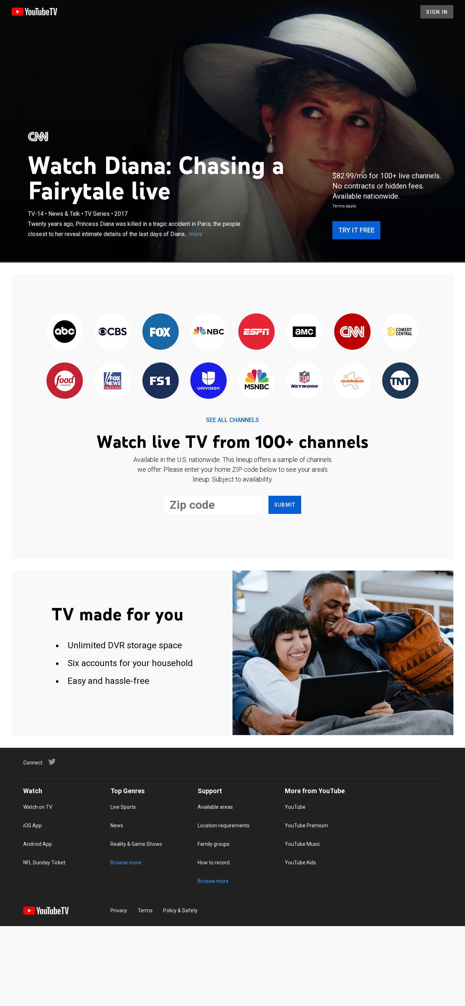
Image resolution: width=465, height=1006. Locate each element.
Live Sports (123, 807)
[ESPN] (256, 332)
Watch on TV (37, 807)
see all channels (232, 420)
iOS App (32, 825)
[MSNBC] (256, 381)
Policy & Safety (180, 910)
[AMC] (304, 332)
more (195, 234)
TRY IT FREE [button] (356, 230)
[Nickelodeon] (352, 381)
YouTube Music (302, 844)
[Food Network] (65, 381)
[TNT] (400, 381)
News (116, 825)
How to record (214, 862)
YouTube (295, 807)
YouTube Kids (300, 862)
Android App (37, 844)
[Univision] (208, 381)
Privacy (118, 910)
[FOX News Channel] (113, 381)
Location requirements (224, 825)
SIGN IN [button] (437, 12)
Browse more (125, 862)
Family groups (214, 844)
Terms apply (344, 206)
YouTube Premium (306, 825)
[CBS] (113, 332)
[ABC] (65, 332)
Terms (145, 910)
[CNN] (38, 136)
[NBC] (208, 332)
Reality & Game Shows (136, 844)
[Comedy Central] (400, 332)
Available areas (215, 807)
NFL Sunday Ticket (44, 862)
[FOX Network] (161, 332)
